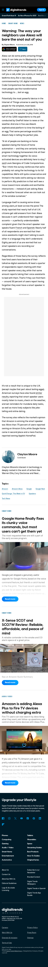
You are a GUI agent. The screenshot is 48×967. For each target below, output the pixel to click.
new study (27, 77)
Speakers (32, 493)
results (5, 396)
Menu (3, 10)
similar (39, 393)
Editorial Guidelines (9, 883)
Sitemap (30, 938)
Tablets (30, 835)
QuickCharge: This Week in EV (13, 493)
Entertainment (8, 856)
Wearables (31, 839)
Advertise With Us (8, 879)
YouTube (21, 818)
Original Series (33, 860)
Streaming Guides (34, 847)
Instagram (9, 818)
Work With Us (7, 932)
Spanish (31, 227)
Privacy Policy (32, 927)
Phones (5, 835)
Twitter (15, 818)
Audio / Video (7, 847)
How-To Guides (33, 856)
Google (29, 489)
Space (29, 843)
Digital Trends (13, 12)
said (4, 163)
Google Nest (40, 489)
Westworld (30, 59)
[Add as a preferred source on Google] (9, 49)
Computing (6, 839)
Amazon (5, 489)
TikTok (28, 818)
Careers (5, 927)
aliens (14, 63)
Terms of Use (7, 943)
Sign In (41, 9)
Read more (10, 599)
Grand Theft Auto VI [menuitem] (9, 16)
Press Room (31, 932)
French (18, 227)
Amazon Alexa (17, 489)
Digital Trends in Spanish (36, 888)
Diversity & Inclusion (9, 938)
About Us (5, 870)
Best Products (33, 851)
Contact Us (6, 874)
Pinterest (34, 818)
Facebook (3, 818)
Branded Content (33, 877)
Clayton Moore (9, 45)
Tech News (6, 498)
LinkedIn (40, 818)
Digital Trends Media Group (14, 951)
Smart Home (7, 851)
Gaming (5, 843)
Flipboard (3, 824)
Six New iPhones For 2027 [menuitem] (27, 16)
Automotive (7, 860)
